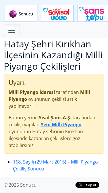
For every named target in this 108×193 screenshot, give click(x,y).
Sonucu (21, 13)
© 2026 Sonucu (20, 185)
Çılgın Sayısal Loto (57, 13)
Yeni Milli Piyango (61, 124)
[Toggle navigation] (12, 30)
